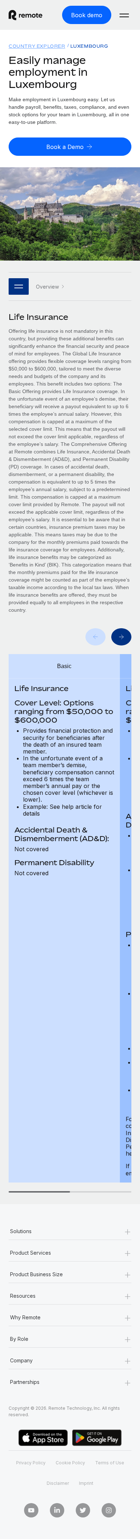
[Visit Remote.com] (31, 15)
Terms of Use (109, 1462)
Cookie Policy (70, 1462)
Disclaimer (58, 1483)
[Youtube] (31, 1510)
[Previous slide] (95, 636)
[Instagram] (109, 1510)
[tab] (39, 1192)
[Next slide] (121, 636)
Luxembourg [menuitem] (89, 46)
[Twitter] (83, 1510)
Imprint (86, 1483)
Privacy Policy (31, 1462)
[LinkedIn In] (57, 1510)
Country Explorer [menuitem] (37, 46)
